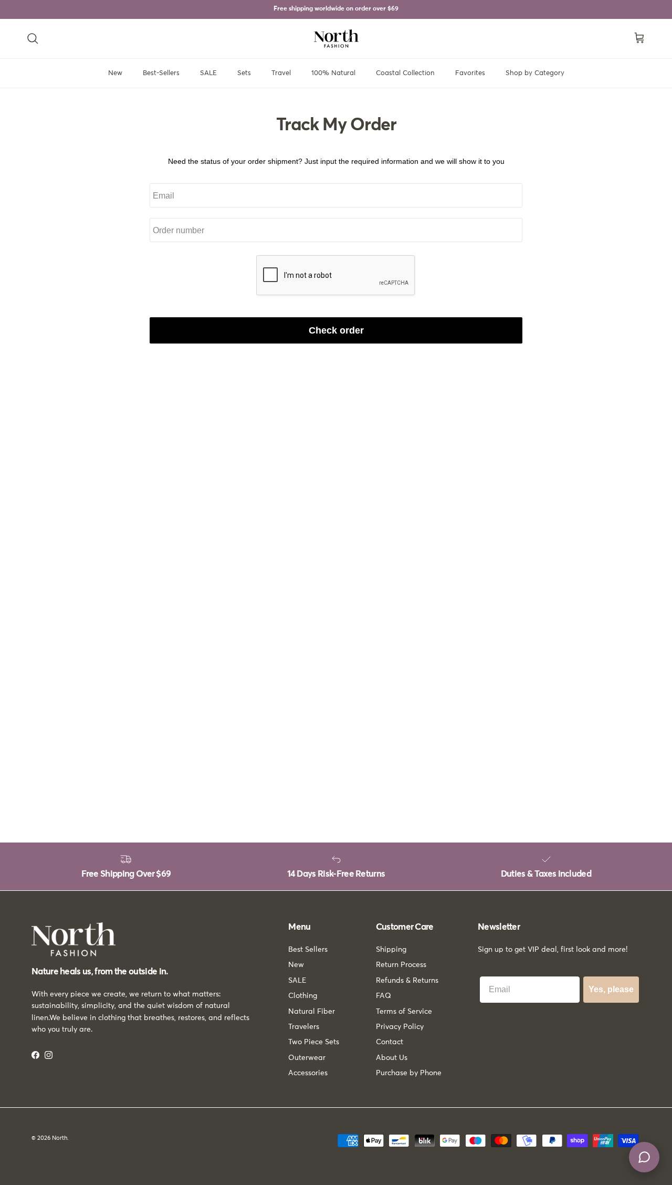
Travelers (303, 1027)
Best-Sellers (161, 73)
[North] (336, 38)
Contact (389, 1042)
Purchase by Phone (409, 1073)
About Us (391, 1058)
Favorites (470, 73)
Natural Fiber (311, 1011)
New (115, 73)
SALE (208, 73)
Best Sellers (308, 949)
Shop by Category (535, 73)
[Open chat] (644, 1157)
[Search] (32, 38)
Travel (281, 73)
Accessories (308, 1073)
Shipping (391, 949)
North (59, 1138)
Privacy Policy (400, 1027)
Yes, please (611, 989)
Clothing (302, 996)
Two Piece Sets (313, 1042)
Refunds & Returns (407, 980)
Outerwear (307, 1058)
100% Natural (333, 73)
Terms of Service (404, 1011)
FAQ (383, 996)
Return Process (401, 965)
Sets (244, 73)
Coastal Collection (405, 73)
